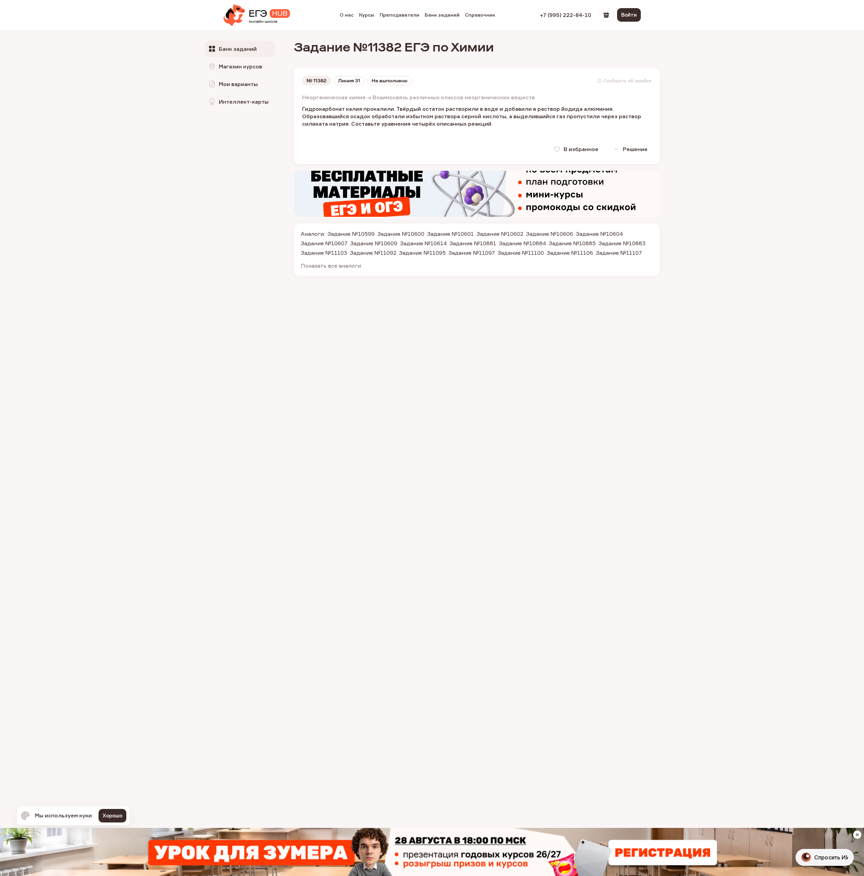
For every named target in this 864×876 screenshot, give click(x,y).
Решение (635, 149)
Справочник (480, 15)
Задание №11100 (521, 252)
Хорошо (112, 815)
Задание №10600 (400, 233)
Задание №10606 (549, 233)
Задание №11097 (471, 252)
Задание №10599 (351, 233)
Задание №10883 (622, 243)
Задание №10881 (472, 243)
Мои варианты (238, 84)
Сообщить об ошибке (628, 80)
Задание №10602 (500, 233)
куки (85, 815)
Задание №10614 (423, 243)
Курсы (366, 15)
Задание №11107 (619, 252)
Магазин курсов (240, 66)
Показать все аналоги (331, 265)
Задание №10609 (373, 243)
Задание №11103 (324, 252)
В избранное (581, 149)
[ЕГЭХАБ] (257, 15)
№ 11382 (316, 80)
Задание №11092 (373, 252)
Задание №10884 (522, 243)
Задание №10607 (324, 243)
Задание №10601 (450, 233)
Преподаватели (399, 15)
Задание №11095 (422, 252)
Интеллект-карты (244, 101)
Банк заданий (442, 15)
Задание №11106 (570, 252)
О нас (347, 15)
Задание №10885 (572, 243)
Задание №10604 (599, 233)
